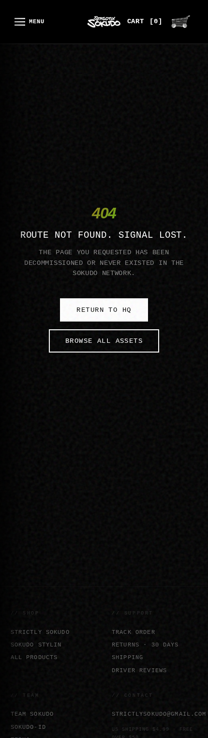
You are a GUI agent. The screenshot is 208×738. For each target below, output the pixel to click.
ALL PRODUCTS (34, 657)
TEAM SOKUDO (32, 714)
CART (145, 21)
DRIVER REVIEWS (139, 670)
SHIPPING (127, 657)
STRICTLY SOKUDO (40, 632)
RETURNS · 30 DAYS (145, 645)
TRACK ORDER (133, 632)
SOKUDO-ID (28, 727)
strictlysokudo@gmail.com (155, 714)
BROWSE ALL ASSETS (104, 341)
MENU (37, 21)
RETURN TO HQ (103, 310)
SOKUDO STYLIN (36, 645)
